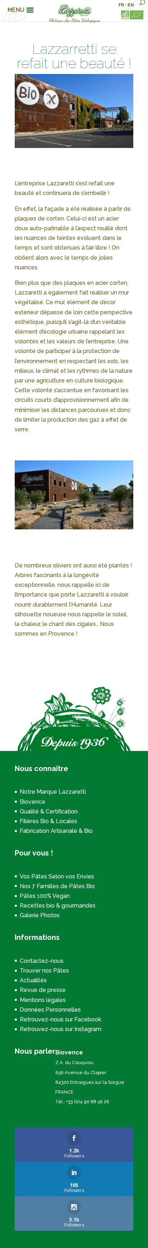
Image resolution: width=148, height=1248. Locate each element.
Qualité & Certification (49, 811)
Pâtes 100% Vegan (45, 895)
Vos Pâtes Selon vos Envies (57, 876)
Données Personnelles (50, 1009)
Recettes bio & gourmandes (58, 905)
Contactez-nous (42, 960)
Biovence (32, 801)
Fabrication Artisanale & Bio (56, 830)
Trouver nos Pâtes (44, 970)
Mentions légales (43, 1000)
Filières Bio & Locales (48, 821)
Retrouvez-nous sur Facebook (60, 1019)
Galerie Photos (40, 915)
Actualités (33, 980)
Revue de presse (43, 990)
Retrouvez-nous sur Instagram (60, 1029)
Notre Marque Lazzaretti (53, 791)
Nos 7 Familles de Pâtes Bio (57, 886)
